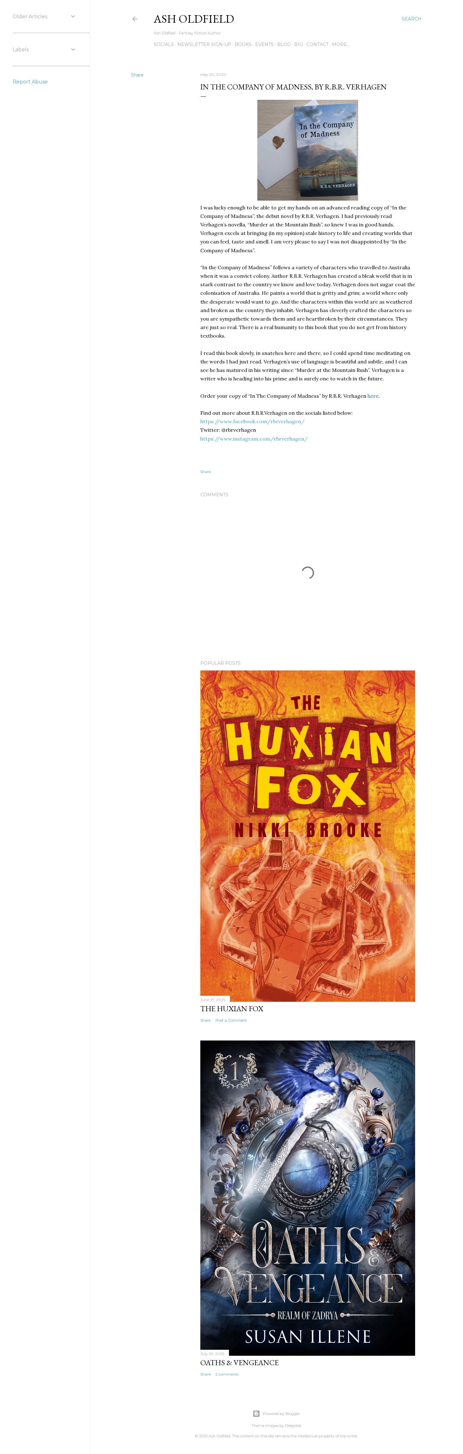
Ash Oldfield (194, 18)
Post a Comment (231, 1020)
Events (264, 44)
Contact (317, 44)
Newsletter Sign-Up (204, 44)
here (373, 396)
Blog (284, 44)
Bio (298, 44)
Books (243, 44)
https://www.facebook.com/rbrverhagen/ (252, 421)
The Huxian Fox (231, 1008)
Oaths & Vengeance (239, 1362)
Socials (164, 44)
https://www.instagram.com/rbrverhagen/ (254, 439)
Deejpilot (293, 1425)
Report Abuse (30, 82)
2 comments (226, 1374)
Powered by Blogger (281, 1413)
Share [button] (137, 75)
